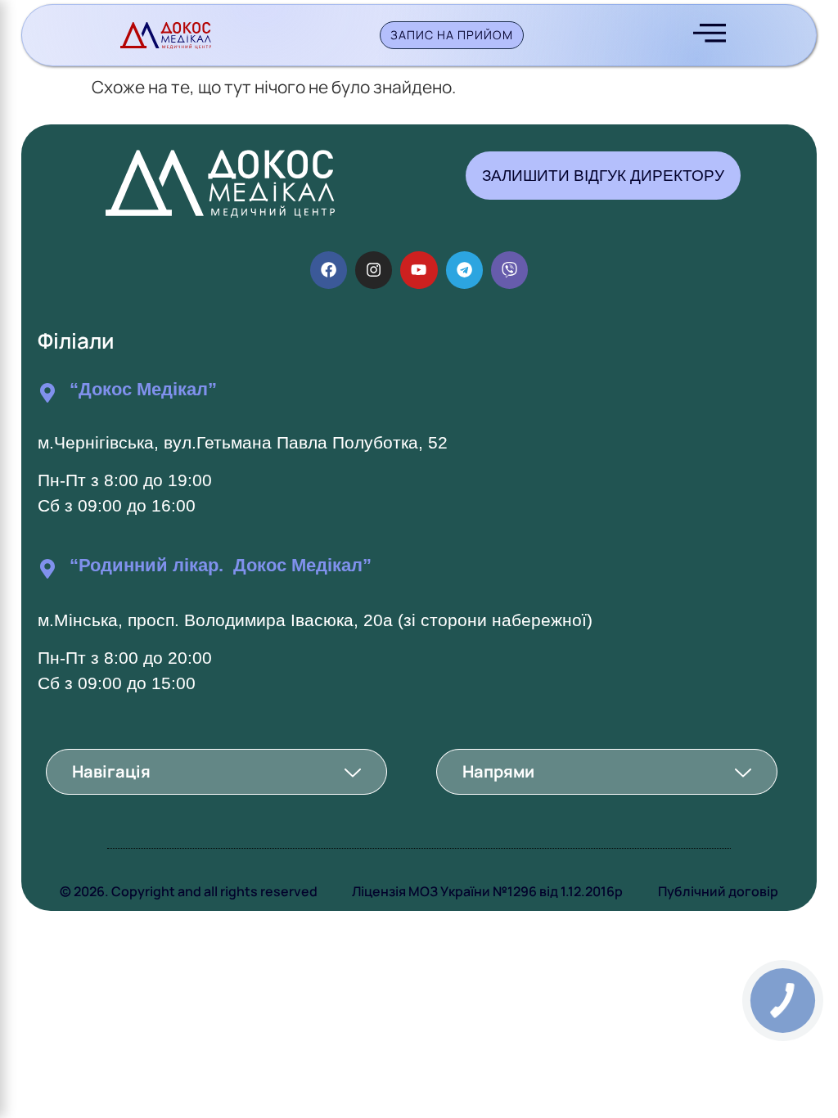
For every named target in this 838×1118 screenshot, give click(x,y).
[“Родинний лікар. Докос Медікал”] (47, 569)
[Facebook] (328, 269)
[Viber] (509, 269)
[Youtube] (418, 269)
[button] (216, 772)
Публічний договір (718, 891)
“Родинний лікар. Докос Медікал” (221, 565)
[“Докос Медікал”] (47, 393)
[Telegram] (464, 269)
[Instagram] (373, 269)
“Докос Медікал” (143, 389)
